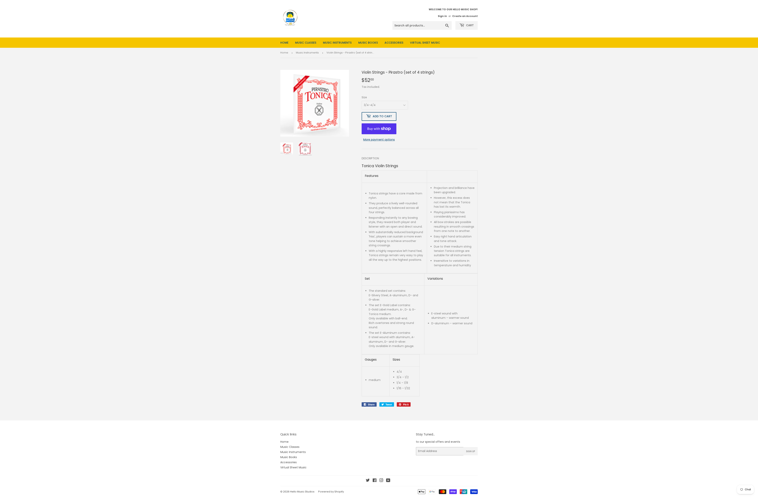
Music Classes (305, 43)
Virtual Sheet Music (425, 43)
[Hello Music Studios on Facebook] (374, 481)
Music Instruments (337, 43)
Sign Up (470, 451)
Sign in (442, 16)
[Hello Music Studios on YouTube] (388, 481)
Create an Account (465, 16)
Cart (469, 25)
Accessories (394, 43)
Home (284, 43)
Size (364, 97)
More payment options (379, 140)
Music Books (368, 43)
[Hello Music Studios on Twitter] (368, 481)
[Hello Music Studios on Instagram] (381, 481)
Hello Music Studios (302, 491)
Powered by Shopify (331, 491)
